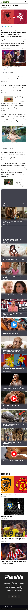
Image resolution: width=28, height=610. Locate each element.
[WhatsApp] (8, 26)
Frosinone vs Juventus (7, 516)
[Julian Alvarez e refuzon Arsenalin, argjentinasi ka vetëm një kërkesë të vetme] (14, 551)
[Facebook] (2, 26)
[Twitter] (5, 26)
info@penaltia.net (16, 593)
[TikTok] (15, 596)
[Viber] (11, 26)
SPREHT (18, 600)
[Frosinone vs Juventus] (14, 506)
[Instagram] (12, 596)
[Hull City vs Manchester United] (14, 484)
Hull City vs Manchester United (8, 494)
